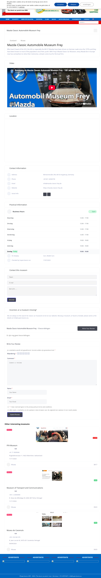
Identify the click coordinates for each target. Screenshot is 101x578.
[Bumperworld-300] (13, 570)
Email (9, 398)
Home (7, 19)
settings (21, 7)
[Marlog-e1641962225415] (67, 13)
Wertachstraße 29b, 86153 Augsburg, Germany (58, 175)
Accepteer (60, 4)
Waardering (11, 354)
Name (9, 388)
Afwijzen (73, 4)
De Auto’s (15, 19)
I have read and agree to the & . (31, 407)
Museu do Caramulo (15, 530)
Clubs (47, 19)
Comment (11, 358)
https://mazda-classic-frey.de (52, 188)
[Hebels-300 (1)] (38, 570)
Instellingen (87, 4)
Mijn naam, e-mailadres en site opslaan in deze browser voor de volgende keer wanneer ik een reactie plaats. (43, 410)
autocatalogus (64, 19)
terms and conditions (45, 407)
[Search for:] (89, 22)
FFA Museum (12, 445)
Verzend (11, 300)
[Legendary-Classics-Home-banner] (87, 570)
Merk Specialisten (27, 19)
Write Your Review (88, 328)
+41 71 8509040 (14, 452)
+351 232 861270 (14, 537)
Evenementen (76, 19)
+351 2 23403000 (14, 495)
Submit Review (15, 414)
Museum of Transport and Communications (25, 488)
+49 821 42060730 (49, 179)
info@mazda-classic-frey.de (52, 183)
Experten (39, 19)
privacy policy (33, 407)
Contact (87, 19)
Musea (54, 19)
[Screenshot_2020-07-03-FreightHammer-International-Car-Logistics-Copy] (63, 570)
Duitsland (13, 41)
